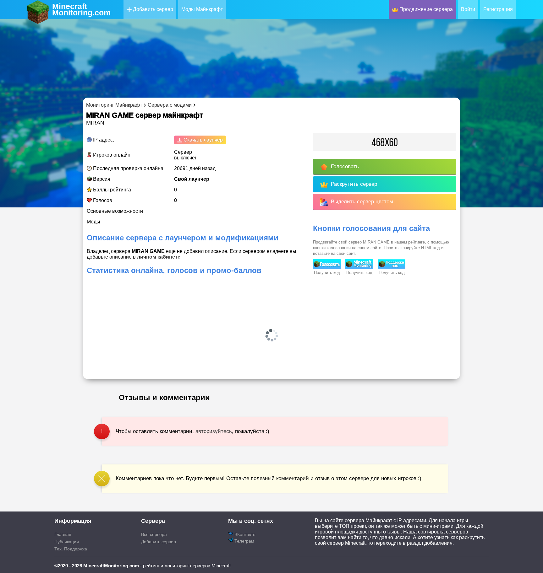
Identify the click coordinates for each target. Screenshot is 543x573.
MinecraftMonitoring (81, 9)
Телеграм (243, 541)
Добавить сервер (152, 9)
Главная (62, 534)
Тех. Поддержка (70, 548)
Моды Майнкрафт (202, 9)
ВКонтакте (244, 534)
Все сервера (154, 534)
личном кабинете (158, 257)
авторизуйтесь (213, 431)
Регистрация (498, 9)
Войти (468, 9)
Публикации (66, 541)
